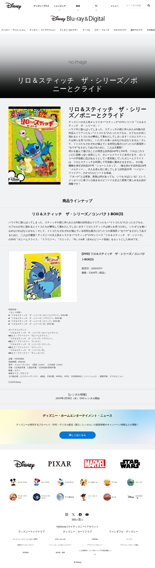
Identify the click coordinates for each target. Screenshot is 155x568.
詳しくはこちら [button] (77, 435)
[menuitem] (41, 5)
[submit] (148, 5)
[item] (60, 5)
